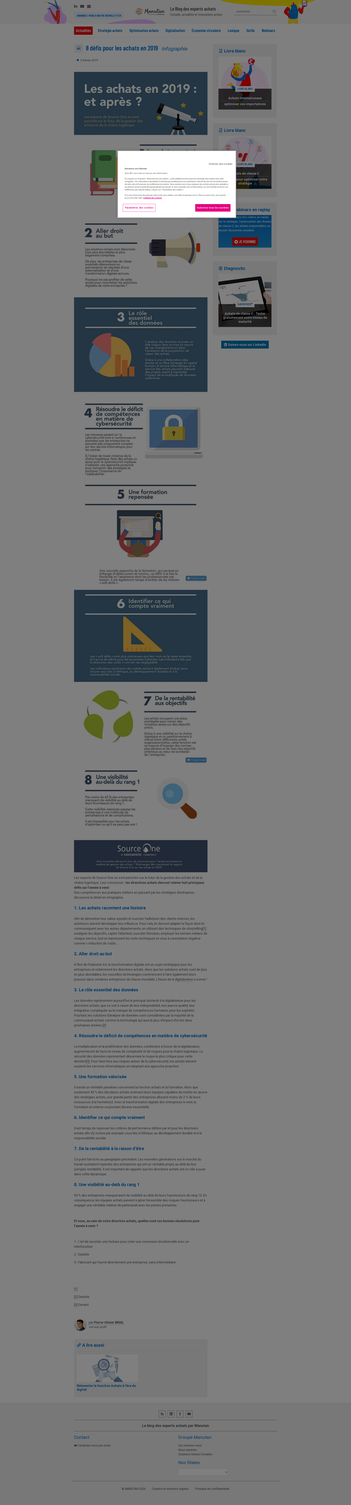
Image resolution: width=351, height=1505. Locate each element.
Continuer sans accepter (221, 164)
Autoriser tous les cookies (213, 207)
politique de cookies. (152, 198)
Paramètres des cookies (139, 207)
